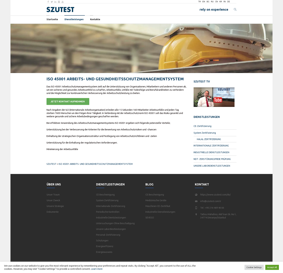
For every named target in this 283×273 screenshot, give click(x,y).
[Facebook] (48, 1)
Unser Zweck (53, 200)
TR (199, 1)
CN (216, 1)
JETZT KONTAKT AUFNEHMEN (68, 101)
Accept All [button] (272, 267)
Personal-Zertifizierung (108, 234)
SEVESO (149, 217)
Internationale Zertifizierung (110, 206)
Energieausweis (104, 252)
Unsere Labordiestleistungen (111, 229)
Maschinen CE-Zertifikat (157, 206)
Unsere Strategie (55, 206)
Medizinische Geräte (155, 200)
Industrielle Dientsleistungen (111, 217)
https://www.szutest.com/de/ (215, 194)
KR (220, 1)
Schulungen (102, 240)
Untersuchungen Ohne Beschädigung (115, 223)
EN (203, 1)
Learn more (97, 269)
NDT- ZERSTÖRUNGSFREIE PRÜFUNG (212, 159)
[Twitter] (51, 1)
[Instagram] (59, 1)
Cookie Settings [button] (254, 267)
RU (212, 1)
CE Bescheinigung (105, 194)
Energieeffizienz (104, 246)
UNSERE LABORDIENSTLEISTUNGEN (212, 165)
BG (208, 1)
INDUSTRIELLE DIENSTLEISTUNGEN (211, 152)
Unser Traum (53, 194)
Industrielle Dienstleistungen (160, 212)
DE (228, 1)
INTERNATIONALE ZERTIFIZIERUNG (211, 145)
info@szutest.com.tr (210, 201)
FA (225, 1)
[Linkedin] (55, 1)
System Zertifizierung (205, 132)
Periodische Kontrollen (107, 212)
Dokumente (53, 212)
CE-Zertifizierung (202, 126)
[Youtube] (62, 1)
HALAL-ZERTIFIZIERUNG (209, 139)
